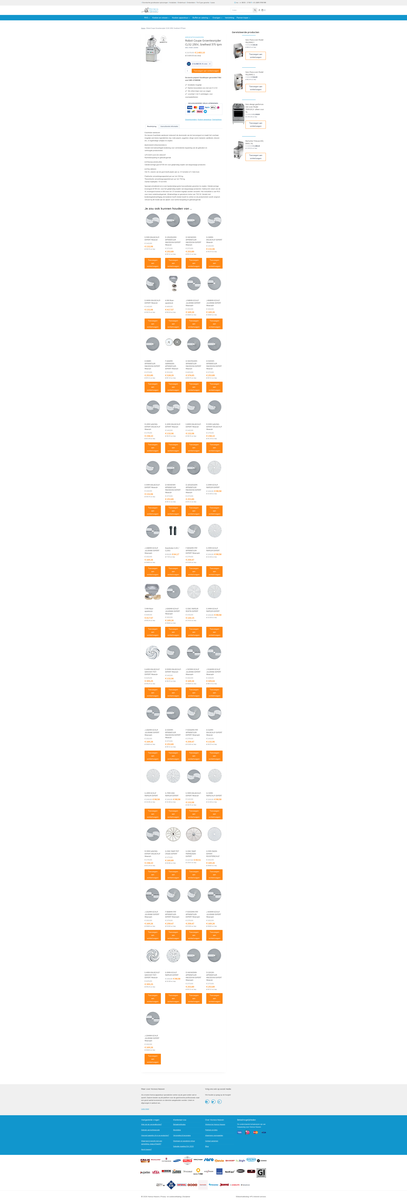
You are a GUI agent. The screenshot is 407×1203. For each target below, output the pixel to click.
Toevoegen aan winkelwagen (206, 71)
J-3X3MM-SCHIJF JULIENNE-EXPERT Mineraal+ (193, 671)
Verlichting (229, 17)
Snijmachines (217, 119)
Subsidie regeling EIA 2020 (183, 1146)
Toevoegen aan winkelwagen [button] (152, 263)
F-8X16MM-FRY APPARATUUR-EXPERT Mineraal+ (193, 550)
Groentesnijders (194, 37)
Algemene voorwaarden (214, 1135)
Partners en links (211, 1130)
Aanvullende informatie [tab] (169, 126)
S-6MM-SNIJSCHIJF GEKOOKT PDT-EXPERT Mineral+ (152, 671)
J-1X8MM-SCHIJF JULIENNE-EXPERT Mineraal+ (193, 303)
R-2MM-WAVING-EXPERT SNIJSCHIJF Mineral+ (152, 426)
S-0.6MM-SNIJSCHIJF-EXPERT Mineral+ (214, 732)
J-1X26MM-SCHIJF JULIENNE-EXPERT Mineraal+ (213, 671)
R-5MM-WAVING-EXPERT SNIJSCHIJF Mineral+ (214, 426)
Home (143, 28)
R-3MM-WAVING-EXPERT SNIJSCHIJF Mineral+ (152, 853)
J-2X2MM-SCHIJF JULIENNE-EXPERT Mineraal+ (152, 914)
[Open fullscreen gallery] (166, 61)
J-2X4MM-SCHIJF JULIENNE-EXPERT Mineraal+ (152, 1038)
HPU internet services (258, 1196)
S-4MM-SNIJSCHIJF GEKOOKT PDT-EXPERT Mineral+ (152, 975)
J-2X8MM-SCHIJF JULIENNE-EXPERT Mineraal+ (152, 550)
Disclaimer (186, 1196)
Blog (207, 1146)
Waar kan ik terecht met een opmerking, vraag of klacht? (151, 1142)
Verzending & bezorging (182, 1135)
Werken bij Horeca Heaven (215, 1124)
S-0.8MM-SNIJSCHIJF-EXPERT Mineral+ (214, 239)
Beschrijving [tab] (151, 126)
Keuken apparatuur (204, 119)
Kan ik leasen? (146, 1149)
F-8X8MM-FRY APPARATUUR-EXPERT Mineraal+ (172, 914)
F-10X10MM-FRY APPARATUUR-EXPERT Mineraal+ (193, 914)
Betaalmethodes (179, 1124)
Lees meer (145, 1109)
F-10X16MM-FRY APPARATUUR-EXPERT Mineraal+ (193, 732)
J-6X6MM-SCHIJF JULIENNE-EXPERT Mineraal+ (172, 611)
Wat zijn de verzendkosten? (151, 1124)
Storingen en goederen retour (184, 1141)
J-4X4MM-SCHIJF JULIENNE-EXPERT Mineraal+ (213, 914)
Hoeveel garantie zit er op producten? (155, 1135)
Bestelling (177, 1130)
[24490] (156, 48)
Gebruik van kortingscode (150, 1130)
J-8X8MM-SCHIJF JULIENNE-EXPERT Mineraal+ (213, 303)
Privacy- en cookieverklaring (171, 1196)
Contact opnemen (211, 1141)
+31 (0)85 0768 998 (259, 3)
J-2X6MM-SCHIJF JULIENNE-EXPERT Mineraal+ (152, 732)
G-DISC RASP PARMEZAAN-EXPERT (191, 853)
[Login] (259, 10)
